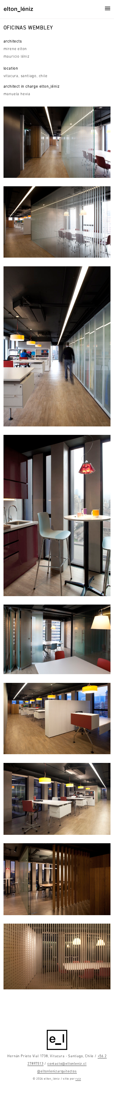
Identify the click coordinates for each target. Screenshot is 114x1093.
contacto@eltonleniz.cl (67, 1064)
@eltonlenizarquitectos (57, 1071)
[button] (107, 8)
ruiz (78, 1078)
